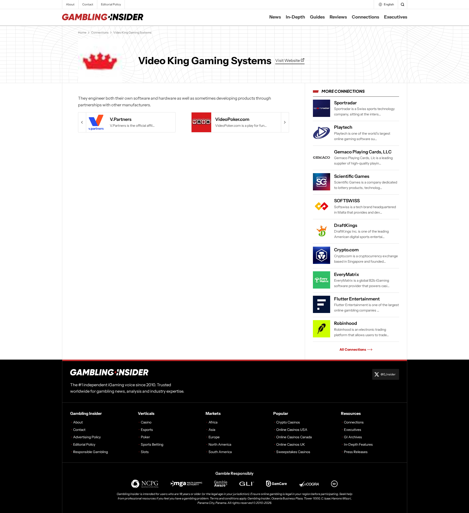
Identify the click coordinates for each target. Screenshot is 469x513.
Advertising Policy (87, 437)
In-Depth (295, 17)
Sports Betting (152, 444)
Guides (317, 17)
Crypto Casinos (288, 422)
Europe (214, 437)
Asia (212, 429)
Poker (145, 437)
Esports (147, 429)
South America (220, 452)
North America (220, 444)
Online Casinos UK (290, 444)
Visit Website (288, 60)
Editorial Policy (111, 4)
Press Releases (356, 452)
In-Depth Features (358, 444)
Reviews (338, 17)
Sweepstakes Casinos (293, 452)
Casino (146, 422)
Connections (365, 17)
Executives (395, 17)
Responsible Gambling (90, 452)
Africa (213, 422)
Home (82, 32)
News (275, 17)
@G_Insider (388, 374)
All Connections (353, 349)
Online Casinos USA (291, 429)
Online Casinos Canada (294, 437)
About (70, 4)
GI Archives (353, 437)
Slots (145, 452)
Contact (87, 4)
